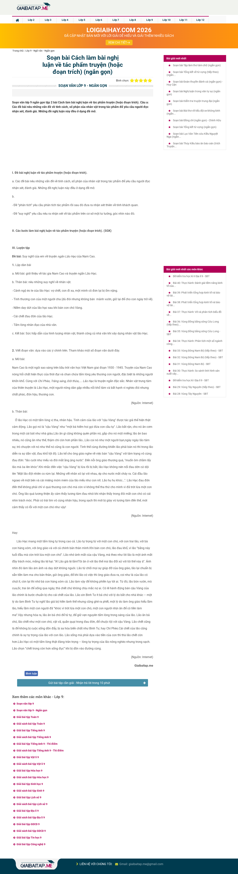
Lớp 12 (200, 19)
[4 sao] (145, 80)
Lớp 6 (99, 19)
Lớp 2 (31, 19)
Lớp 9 (149, 19)
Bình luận (31, 673)
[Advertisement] (82, 143)
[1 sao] (132, 80)
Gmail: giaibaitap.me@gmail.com (141, 864)
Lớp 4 (65, 19)
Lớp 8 (132, 19)
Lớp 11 (183, 19)
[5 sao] (150, 80)
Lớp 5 (82, 19)
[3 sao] (141, 80)
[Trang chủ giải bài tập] (33, 10)
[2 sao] (136, 80)
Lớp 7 (115, 19)
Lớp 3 (48, 19)
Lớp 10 (167, 19)
